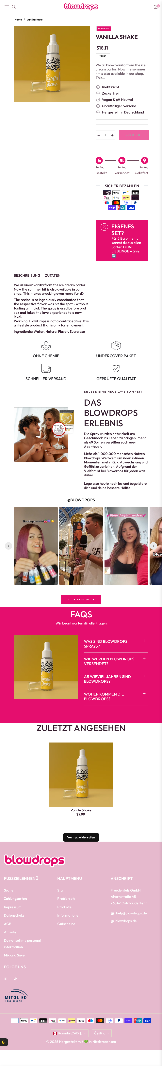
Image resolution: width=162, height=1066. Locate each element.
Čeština (99, 1033)
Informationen (68, 915)
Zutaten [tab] (52, 275)
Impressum (13, 907)
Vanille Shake (81, 810)
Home (18, 19)
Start (61, 890)
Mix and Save (14, 955)
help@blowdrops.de (131, 913)
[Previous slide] (8, 546)
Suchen (9, 890)
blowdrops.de (126, 921)
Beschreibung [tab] (27, 275)
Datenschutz (14, 915)
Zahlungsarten (15, 898)
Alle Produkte (81, 599)
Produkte (64, 907)
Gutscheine (66, 924)
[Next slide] (153, 546)
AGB (7, 924)
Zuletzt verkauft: (46, 1038)
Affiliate (10, 932)
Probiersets (66, 898)
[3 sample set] (15, 1046)
